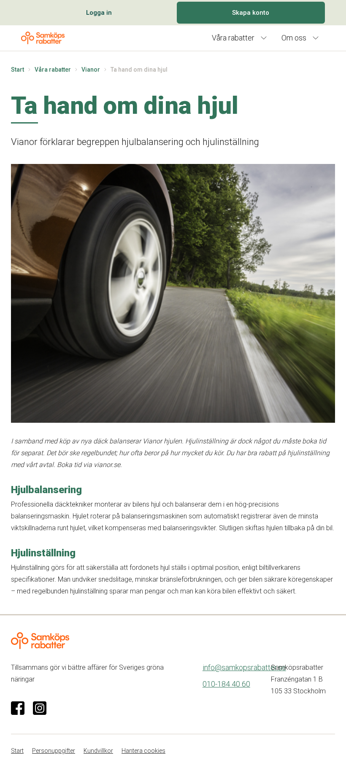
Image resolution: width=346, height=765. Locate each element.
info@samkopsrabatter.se (244, 667)
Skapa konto (250, 12)
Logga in (99, 12)
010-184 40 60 (226, 683)
